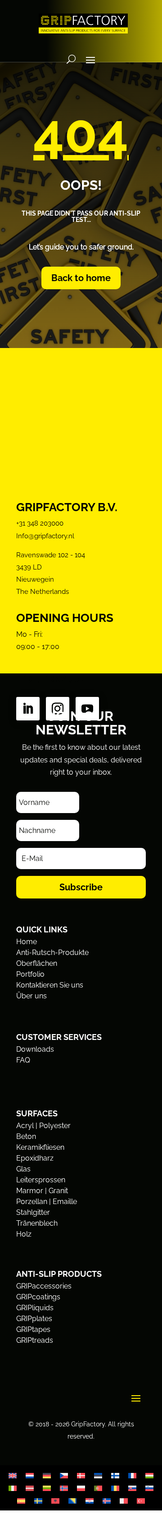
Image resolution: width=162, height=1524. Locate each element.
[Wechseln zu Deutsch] (46, 1475)
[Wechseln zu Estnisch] (98, 1475)
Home (26, 941)
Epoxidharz (35, 1158)
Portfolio (30, 974)
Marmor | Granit (42, 1190)
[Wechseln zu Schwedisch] (38, 1501)
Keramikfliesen (40, 1147)
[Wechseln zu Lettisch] (29, 1488)
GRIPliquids (35, 1307)
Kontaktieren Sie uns (49, 985)
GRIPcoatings (38, 1297)
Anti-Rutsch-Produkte (52, 952)
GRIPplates (34, 1318)
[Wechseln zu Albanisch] (55, 1501)
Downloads (35, 1049)
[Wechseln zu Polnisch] (81, 1488)
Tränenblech (37, 1223)
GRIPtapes (33, 1329)
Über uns (31, 996)
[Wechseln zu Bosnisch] (72, 1501)
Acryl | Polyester (43, 1125)
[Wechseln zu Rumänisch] (115, 1488)
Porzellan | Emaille (46, 1201)
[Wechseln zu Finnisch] (115, 1475)
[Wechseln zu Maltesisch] (123, 1501)
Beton (26, 1136)
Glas (23, 1169)
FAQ (23, 1060)
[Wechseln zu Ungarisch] (149, 1475)
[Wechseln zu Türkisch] (140, 1501)
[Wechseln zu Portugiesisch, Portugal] (98, 1488)
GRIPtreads (34, 1340)
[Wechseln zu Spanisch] (21, 1501)
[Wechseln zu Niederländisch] (29, 1475)
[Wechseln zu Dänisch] (81, 1475)
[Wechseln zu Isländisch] (106, 1501)
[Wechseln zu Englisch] (12, 1475)
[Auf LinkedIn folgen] (28, 708)
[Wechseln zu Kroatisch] (89, 1501)
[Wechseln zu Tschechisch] (63, 1475)
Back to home (81, 278)
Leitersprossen (40, 1180)
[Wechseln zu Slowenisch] (149, 1488)
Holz (24, 1234)
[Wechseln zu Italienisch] (12, 1488)
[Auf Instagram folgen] (57, 708)
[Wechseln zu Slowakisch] (132, 1488)
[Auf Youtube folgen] (87, 708)
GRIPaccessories (44, 1286)
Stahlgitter (33, 1212)
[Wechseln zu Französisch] (132, 1475)
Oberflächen (36, 963)
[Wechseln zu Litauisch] (46, 1488)
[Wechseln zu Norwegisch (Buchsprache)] (63, 1488)
